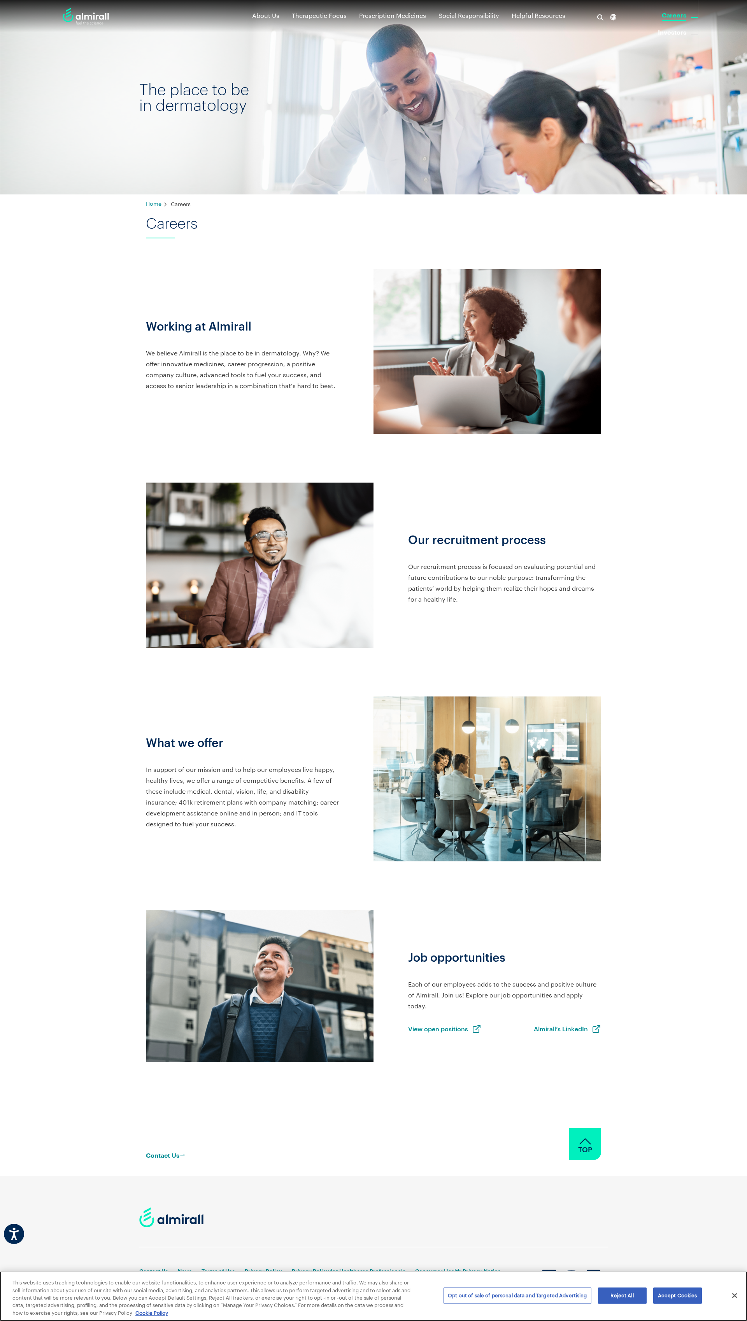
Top (585, 1149)
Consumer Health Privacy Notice (458, 1271)
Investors (672, 33)
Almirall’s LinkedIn (561, 1028)
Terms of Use (218, 1271)
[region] (373, 1296)
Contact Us (153, 1271)
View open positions (438, 1028)
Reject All (621, 1295)
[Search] (603, 16)
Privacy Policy (263, 1271)
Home (153, 203)
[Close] (734, 1295)
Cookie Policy (151, 1313)
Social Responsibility (468, 15)
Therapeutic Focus (319, 15)
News (185, 1271)
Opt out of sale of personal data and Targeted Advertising (517, 1295)
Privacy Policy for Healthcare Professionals (348, 1271)
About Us (265, 15)
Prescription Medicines (392, 15)
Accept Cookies (677, 1295)
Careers (674, 15)
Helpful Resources (538, 15)
